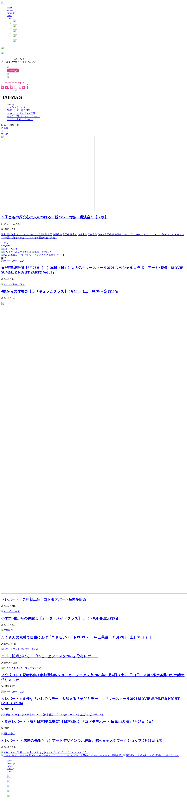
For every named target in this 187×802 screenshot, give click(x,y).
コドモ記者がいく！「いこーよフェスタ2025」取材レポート (49, 656)
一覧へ (4, 243)
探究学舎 (11, 234)
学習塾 (66, 234)
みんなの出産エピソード (20, 119)
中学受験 (57, 234)
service (10, 10)
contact (10, 18)
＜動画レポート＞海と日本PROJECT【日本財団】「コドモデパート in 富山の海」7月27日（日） (78, 721)
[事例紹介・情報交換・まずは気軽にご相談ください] (151, 755)
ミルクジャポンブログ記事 (21, 113)
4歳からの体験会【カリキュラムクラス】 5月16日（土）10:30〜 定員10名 (59, 291)
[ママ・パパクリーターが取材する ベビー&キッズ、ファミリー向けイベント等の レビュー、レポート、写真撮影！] (62, 755)
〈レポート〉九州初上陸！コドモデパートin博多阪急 (43, 599)
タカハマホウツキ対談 (155, 234)
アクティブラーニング (28, 234)
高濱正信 (117, 234)
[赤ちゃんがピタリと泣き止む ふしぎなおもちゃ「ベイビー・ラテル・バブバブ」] (44, 752)
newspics (138, 234)
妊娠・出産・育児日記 (18, 110)
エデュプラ (128, 234)
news (9, 15)
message (11, 13)
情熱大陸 (82, 234)
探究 (3, 234)
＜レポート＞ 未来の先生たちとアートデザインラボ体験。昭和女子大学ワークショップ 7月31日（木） (83, 740)
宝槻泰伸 (92, 234)
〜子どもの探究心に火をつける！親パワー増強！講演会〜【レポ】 (54, 217)
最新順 (4, 128)
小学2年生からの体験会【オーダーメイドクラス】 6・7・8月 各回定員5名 (59, 618)
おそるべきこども (16, 107)
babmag (10, 768)
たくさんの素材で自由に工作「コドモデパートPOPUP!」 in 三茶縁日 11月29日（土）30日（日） (78, 637)
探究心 (73, 234)
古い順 (4, 134)
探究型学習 (46, 234)
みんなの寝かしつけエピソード (23, 116)
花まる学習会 (105, 234)
